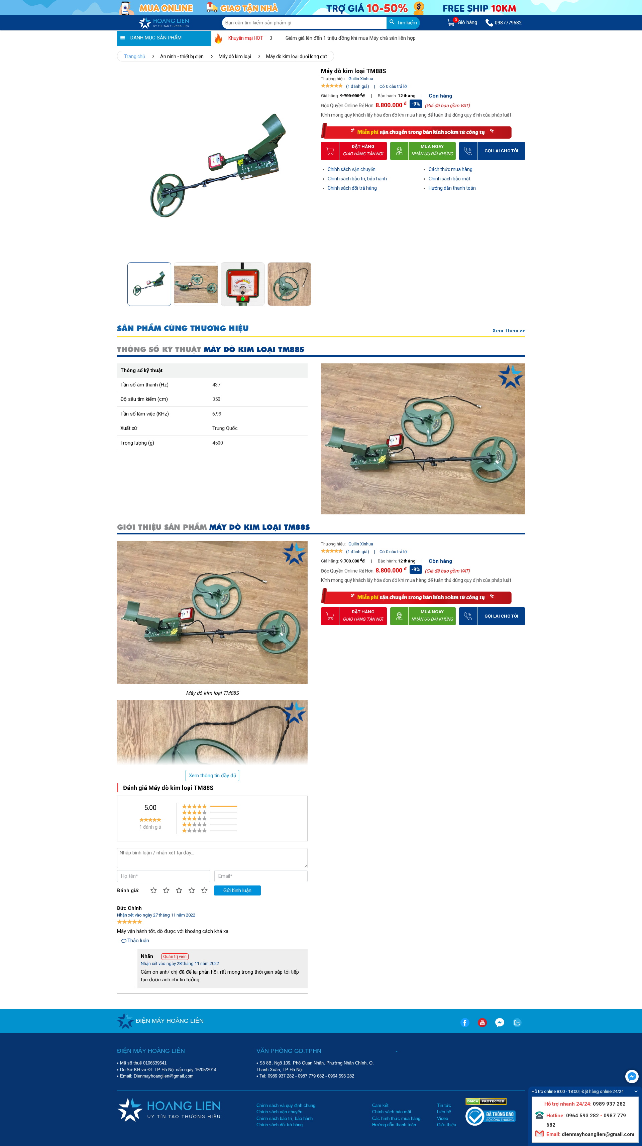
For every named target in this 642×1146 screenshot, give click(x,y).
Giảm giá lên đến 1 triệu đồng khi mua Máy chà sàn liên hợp (321, 38)
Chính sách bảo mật (449, 178)
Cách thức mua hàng (450, 169)
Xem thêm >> (509, 331)
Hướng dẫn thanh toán (452, 188)
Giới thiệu (446, 1124)
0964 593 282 (341, 1076)
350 (216, 399)
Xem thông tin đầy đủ (212, 776)
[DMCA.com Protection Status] (486, 1101)
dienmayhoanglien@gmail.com (597, 1134)
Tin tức (444, 1105)
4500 (217, 443)
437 (216, 385)
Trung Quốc (225, 428)
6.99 (216, 414)
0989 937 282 (281, 1076)
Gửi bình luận (237, 890)
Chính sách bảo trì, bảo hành (357, 178)
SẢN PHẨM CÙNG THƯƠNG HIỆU (183, 328)
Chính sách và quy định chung (285, 1105)
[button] (305, 282)
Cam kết (380, 1105)
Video (442, 1118)
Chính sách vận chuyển (352, 169)
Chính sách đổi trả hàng (352, 188)
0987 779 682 (311, 1076)
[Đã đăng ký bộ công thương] (490, 1124)
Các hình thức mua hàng (396, 1118)
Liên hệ (444, 1111)
